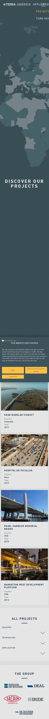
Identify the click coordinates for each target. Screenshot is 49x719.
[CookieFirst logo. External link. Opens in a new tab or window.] (9, 341)
